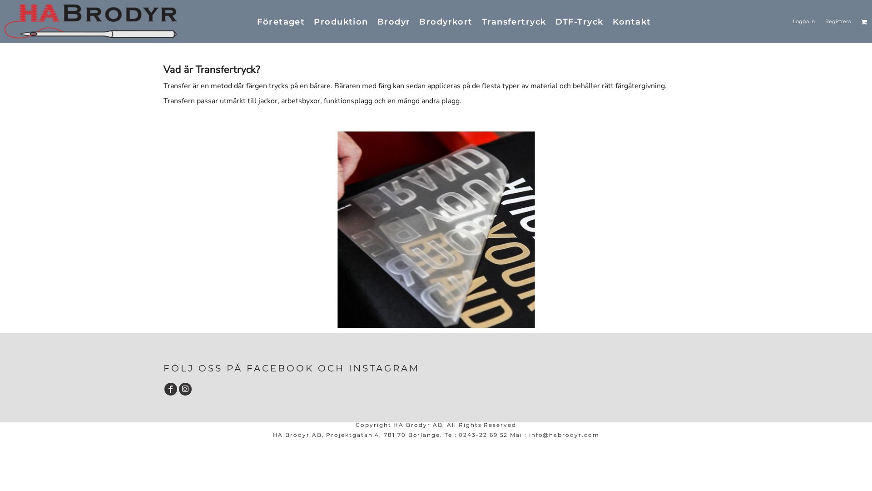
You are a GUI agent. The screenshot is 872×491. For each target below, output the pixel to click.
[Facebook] (170, 389)
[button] (864, 22)
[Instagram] (185, 389)
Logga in (804, 21)
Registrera (838, 21)
